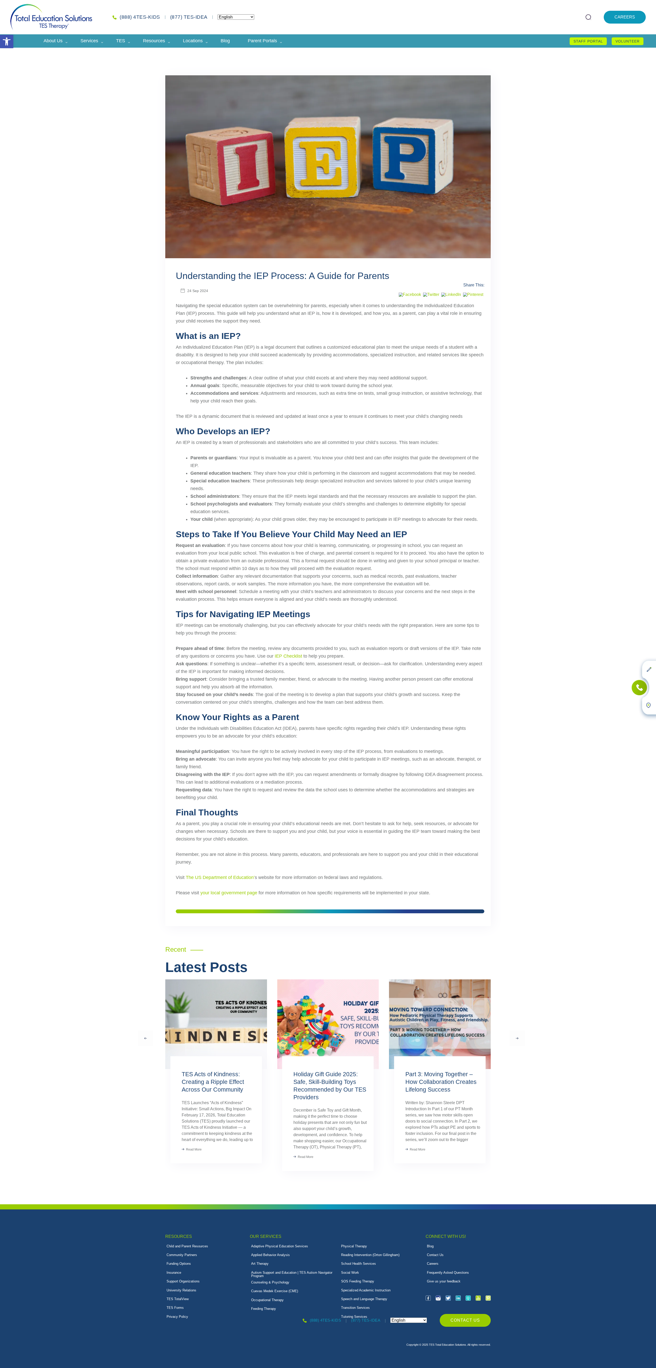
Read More (193, 1149)
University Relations (181, 1290)
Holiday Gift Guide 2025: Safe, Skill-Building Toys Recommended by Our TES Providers (329, 1086)
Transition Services (355, 1307)
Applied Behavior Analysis (270, 1255)
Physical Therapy (354, 1246)
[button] (6, 41)
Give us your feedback (443, 1281)
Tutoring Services (354, 1316)
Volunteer (628, 41)
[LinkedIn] (451, 295)
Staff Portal (588, 41)
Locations (193, 40)
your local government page (228, 892)
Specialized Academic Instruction (366, 1290)
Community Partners (182, 1255)
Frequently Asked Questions (448, 1272)
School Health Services (358, 1263)
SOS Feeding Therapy (357, 1281)
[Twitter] (431, 295)
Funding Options (179, 1263)
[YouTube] (478, 1298)
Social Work (350, 1272)
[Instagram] (438, 1298)
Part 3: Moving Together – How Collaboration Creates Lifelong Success (441, 1082)
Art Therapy (260, 1263)
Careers (624, 17)
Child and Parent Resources (187, 1246)
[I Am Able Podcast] (468, 1298)
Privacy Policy (177, 1316)
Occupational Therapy (267, 1300)
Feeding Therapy (263, 1308)
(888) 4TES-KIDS (140, 17)
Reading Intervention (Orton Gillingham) (370, 1255)
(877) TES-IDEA (189, 17)
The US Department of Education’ (220, 877)
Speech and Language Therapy (364, 1299)
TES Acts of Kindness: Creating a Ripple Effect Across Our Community (213, 1082)
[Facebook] (410, 295)
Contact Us (435, 1255)
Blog (225, 40)
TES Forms (175, 1307)
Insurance (174, 1272)
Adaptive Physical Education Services (279, 1246)
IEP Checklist (288, 656)
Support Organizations (183, 1281)
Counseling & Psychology (270, 1282)
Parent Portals (262, 40)
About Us (53, 40)
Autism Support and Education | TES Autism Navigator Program (291, 1274)
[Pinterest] (473, 295)
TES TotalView (178, 1299)
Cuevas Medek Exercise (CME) (274, 1291)
